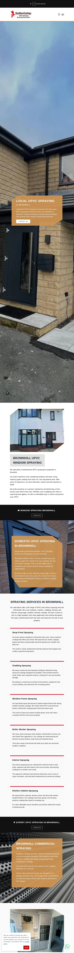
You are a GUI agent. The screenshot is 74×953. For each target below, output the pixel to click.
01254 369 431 (41, 4)
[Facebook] (30, 4)
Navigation (62, 14)
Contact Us (23, 221)
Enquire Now (37, 515)
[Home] (21, 14)
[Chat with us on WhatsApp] (67, 946)
